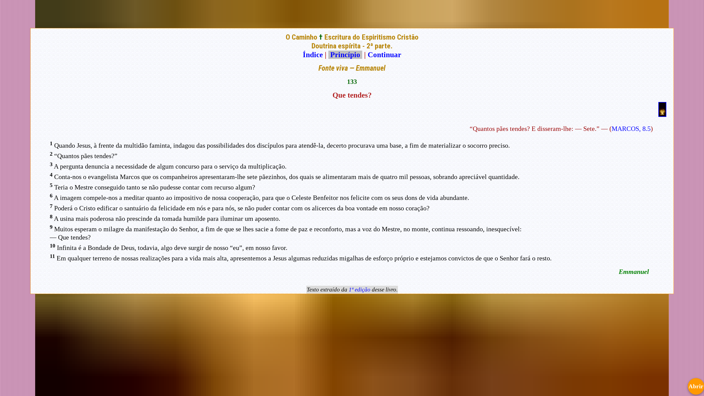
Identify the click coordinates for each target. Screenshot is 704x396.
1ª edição (359, 289)
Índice (313, 55)
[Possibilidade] (662, 114)
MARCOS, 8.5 (631, 128)
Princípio (345, 55)
